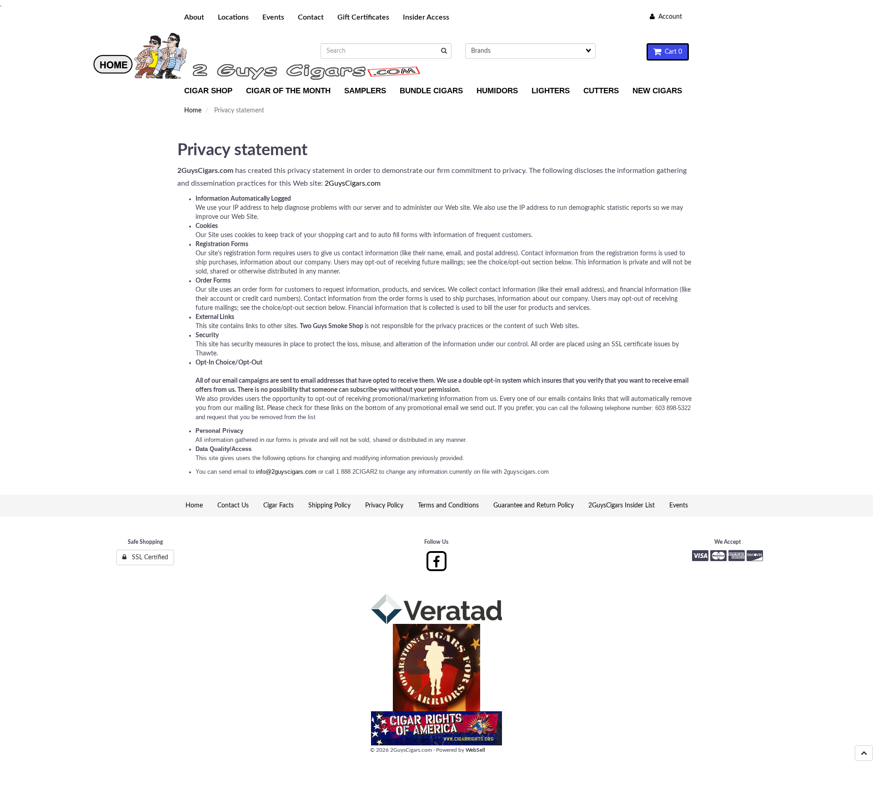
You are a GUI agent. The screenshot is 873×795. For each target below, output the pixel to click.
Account (668, 17)
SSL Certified (147, 557)
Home (192, 110)
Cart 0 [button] (671, 52)
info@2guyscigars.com (286, 471)
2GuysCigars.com (353, 183)
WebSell (475, 750)
